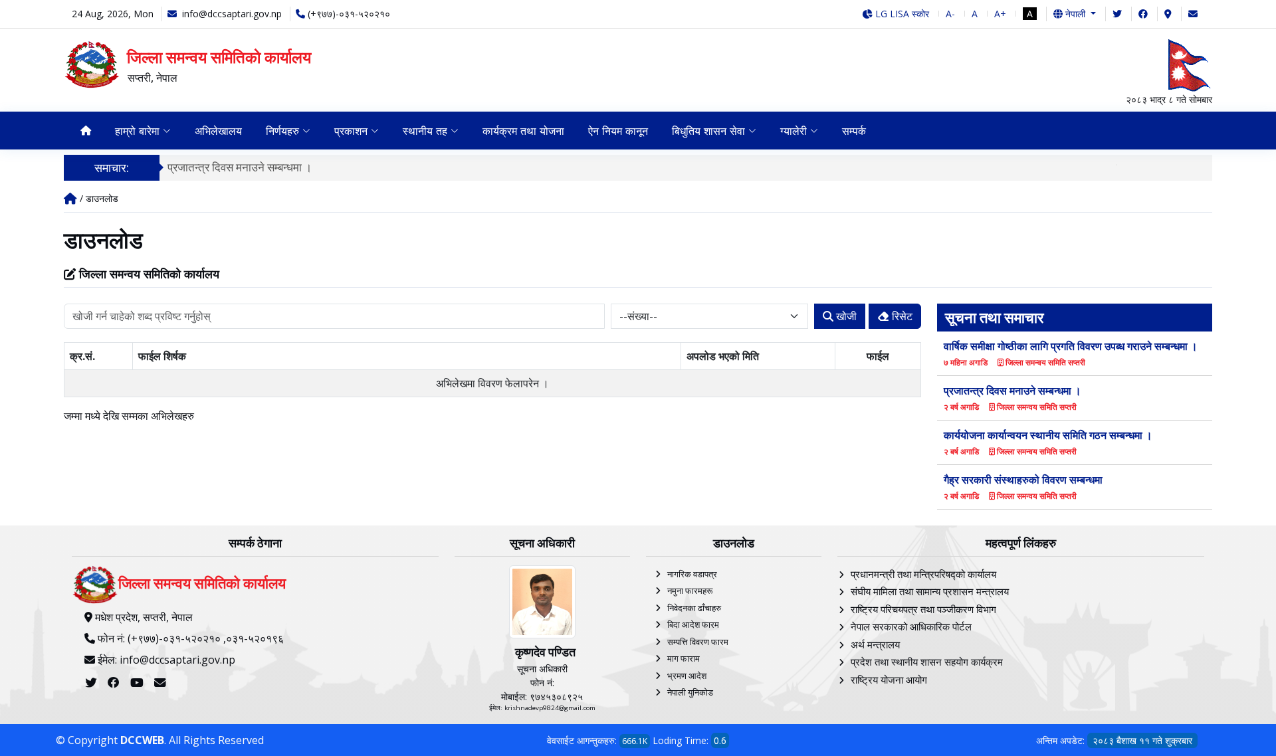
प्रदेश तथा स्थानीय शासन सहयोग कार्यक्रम (927, 661)
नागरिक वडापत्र (692, 574)
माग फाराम (683, 658)
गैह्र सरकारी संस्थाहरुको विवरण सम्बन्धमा (1023, 479)
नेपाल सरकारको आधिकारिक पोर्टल (911, 626)
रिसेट (900, 316)
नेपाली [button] (1075, 13)
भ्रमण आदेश (686, 676)
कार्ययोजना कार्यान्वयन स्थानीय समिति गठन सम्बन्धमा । (1048, 435)
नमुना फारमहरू (689, 591)
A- (950, 14)
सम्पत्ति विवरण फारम (697, 642)
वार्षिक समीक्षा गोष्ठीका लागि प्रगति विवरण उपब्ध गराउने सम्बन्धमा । (1071, 346)
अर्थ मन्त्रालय (875, 644)
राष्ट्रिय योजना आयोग (889, 679)
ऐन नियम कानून (618, 131)
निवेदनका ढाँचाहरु (694, 608)
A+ (1000, 14)
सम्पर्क (854, 131)
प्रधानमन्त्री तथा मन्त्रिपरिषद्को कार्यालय (923, 574)
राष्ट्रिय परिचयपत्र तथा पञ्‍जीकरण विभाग (923, 609)
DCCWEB (142, 740)
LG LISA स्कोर (901, 13)
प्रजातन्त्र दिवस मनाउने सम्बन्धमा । (239, 167)
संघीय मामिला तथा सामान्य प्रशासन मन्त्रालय (930, 591)
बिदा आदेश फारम (693, 624)
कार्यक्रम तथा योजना (523, 131)
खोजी (845, 316)
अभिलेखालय (218, 131)
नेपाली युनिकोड (690, 692)
